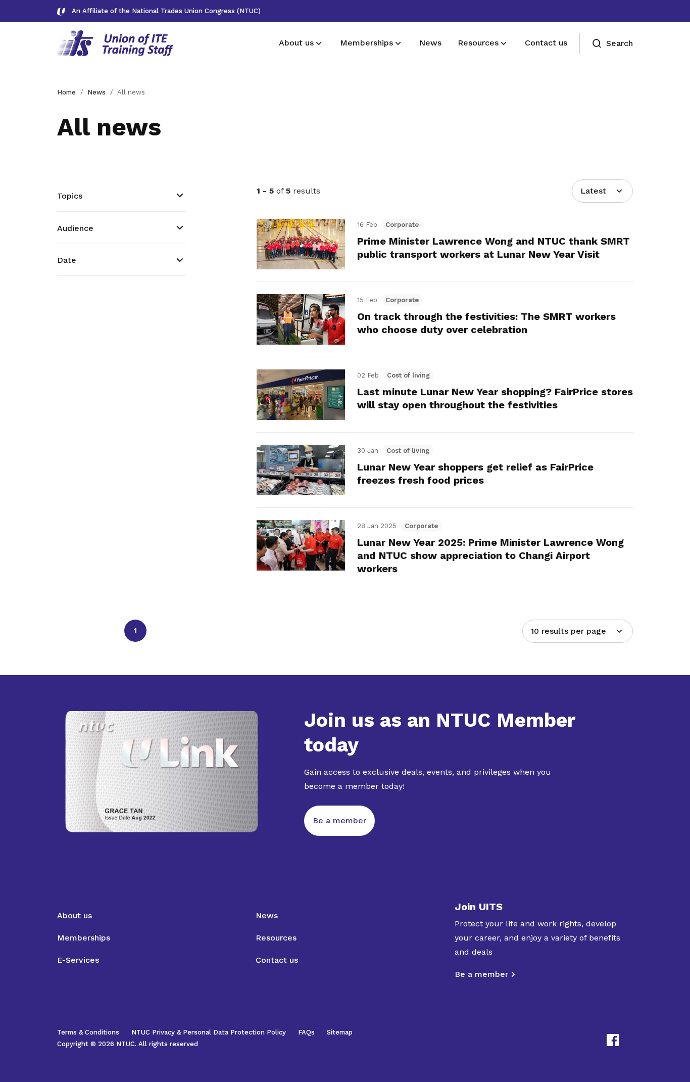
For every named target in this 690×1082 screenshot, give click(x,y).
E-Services (78, 960)
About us (74, 915)
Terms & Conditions (88, 1032)
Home (66, 92)
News (96, 92)
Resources (276, 938)
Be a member (481, 974)
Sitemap (340, 1032)
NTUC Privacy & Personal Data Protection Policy (208, 1032)
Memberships (83, 938)
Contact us (277, 960)
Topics (69, 196)
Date (66, 260)
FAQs (306, 1032)
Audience (75, 228)
